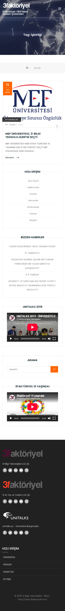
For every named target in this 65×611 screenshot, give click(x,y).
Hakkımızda (33, 187)
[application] (32, 327)
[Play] (10, 338)
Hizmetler (33, 200)
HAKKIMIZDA (9, 557)
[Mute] (49, 338)
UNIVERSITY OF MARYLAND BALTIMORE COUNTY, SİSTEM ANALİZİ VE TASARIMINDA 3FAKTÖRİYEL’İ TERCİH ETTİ (32, 285)
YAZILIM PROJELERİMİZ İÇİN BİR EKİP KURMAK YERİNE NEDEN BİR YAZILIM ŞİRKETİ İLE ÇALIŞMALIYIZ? (32, 264)
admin (10, 124)
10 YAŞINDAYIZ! (32, 252)
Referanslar (11, 119)
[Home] (27, 67)
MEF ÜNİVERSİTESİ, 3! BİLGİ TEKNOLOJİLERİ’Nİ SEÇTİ (23, 135)
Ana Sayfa (33, 180)
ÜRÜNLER (7, 564)
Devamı (10, 157)
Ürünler (33, 193)
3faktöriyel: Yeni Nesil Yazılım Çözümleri (15, 13)
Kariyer (33, 213)
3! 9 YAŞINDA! (32, 274)
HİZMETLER (8, 571)
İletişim (33, 220)
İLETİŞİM (7, 579)
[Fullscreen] (54, 338)
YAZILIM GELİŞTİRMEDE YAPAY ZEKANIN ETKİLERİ (32, 246)
